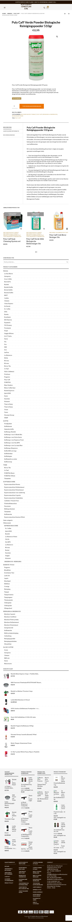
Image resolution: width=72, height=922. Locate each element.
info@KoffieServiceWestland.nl (57, 874)
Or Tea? (6, 368)
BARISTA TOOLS (8, 564)
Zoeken (67, 262)
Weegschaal (8, 608)
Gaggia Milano (9, 333)
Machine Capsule (9, 614)
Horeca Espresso (38, 892)
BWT (6, 295)
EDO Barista (8, 320)
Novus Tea (7, 366)
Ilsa (5, 344)
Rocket (7, 550)
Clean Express (8, 303)
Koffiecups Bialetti (10, 432)
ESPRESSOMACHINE (11, 525)
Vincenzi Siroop (9, 415)
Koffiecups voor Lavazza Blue (13, 445)
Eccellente (7, 317)
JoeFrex (6, 352)
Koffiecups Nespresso (11, 448)
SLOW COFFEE (8, 647)
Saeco (6, 396)
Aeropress (7, 276)
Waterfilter (7, 644)
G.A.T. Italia (8, 336)
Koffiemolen (8, 514)
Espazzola (7, 322)
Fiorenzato (7, 328)
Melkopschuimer (9, 509)
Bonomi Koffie (8, 292)
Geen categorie (7, 520)
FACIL (7, 539)
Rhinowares (8, 663)
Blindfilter (7, 570)
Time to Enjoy (8, 404)
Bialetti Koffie (8, 287)
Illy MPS (8, 542)
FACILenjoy (8, 325)
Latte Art (7, 575)
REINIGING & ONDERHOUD (50, 114)
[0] (47, 5)
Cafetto (6, 298)
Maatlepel (7, 581)
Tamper (6, 592)
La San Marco (8, 273)
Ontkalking (7, 636)
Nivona (6, 360)
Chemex (6, 301)
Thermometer (8, 600)
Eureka (6, 314)
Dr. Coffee (7, 309)
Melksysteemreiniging (10, 235)
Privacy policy (9, 883)
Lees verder (21, 228)
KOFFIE (5, 421)
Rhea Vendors (8, 385)
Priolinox (7, 374)
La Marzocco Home (11, 536)
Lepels (6, 578)
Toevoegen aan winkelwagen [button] (67, 228)
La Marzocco (8, 355)
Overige (6, 586)
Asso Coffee (8, 279)
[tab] (13, 127)
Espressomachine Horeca (12, 484)
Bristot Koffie (8, 290)
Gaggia (7, 555)
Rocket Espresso (9, 390)
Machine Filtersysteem (11, 619)
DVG (5, 311)
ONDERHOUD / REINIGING (12, 561)
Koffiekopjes (8, 456)
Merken (9, 13)
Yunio (6, 412)
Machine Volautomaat (10, 234)
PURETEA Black (9, 473)
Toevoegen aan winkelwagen (31, 106)
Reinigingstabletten (10, 641)
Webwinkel (7, 523)
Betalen (7, 866)
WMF (6, 418)
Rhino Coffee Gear (9, 388)
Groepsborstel (8, 627)
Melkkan (7, 583)
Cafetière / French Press (11, 500)
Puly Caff (17, 13)
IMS (5, 347)
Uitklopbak (7, 602)
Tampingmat (8, 597)
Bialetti (6, 284)
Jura (5, 349)
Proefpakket (8, 423)
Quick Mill (7, 393)
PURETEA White (9, 476)
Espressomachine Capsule (12, 495)
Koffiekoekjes (8, 453)
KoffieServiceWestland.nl (26, 5)
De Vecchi (7, 306)
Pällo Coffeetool (9, 371)
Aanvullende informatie (11, 131)
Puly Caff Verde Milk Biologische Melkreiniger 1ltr (35, 241)
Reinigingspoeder (17, 116)
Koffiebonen (8, 426)
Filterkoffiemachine (10, 503)
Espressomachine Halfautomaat (14, 487)
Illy (5, 341)
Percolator (7, 506)
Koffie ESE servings (10, 451)
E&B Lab (6, 658)
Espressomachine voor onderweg (14, 492)
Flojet (6, 330)
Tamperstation (8, 594)
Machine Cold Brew (55, 232)
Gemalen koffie (9, 429)
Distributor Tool (9, 573)
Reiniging (7, 589)
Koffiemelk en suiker (10, 459)
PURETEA (7, 382)
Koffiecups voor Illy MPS (12, 442)
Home (4, 13)
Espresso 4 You (37, 889)
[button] (5, 5)
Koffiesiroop (8, 461)
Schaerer (7, 401)
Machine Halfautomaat (28, 114)
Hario (6, 339)
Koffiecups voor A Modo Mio (13, 434)
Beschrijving (7, 127)
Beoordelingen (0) (9, 135)
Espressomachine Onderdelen (13, 498)
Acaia (6, 650)
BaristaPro (7, 281)
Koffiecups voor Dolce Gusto (13, 437)
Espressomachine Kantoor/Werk (14, 517)
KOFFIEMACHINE (9, 481)
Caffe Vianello (37, 887)
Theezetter (7, 478)
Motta (6, 358)
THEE (5, 465)
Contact (7, 876)
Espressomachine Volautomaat (14, 490)
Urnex (6, 409)
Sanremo (7, 398)
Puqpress (7, 377)
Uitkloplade (8, 605)
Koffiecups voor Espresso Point (14, 440)
